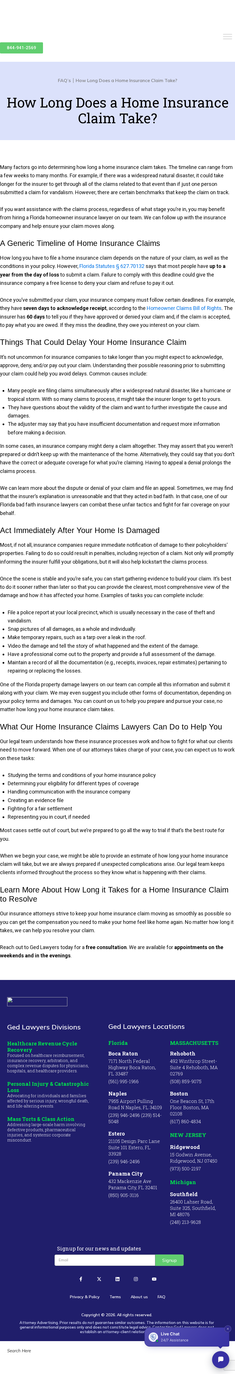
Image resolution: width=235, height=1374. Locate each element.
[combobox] (117, 1350)
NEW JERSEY (188, 1135)
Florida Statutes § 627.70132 (111, 266)
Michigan (183, 1182)
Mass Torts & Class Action (41, 1118)
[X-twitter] (99, 1279)
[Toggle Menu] (227, 36)
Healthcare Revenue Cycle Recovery (42, 1046)
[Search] (11, 1364)
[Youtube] (154, 1279)
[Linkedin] (117, 1279)
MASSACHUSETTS (194, 1042)
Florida (118, 1042)
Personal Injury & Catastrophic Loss (48, 1086)
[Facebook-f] (80, 1279)
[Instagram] (135, 1279)
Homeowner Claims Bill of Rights (184, 308)
